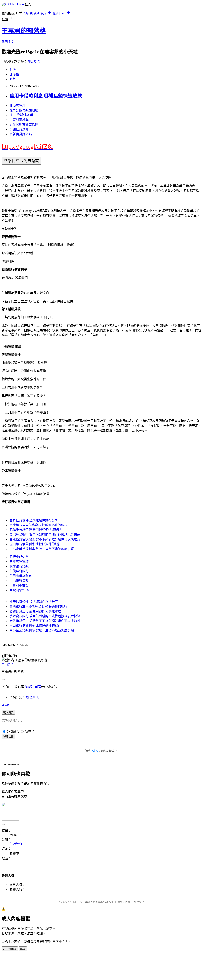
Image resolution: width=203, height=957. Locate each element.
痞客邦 (29, 686)
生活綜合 (34, 61)
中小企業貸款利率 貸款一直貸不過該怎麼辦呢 (42, 549)
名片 (13, 79)
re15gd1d (7, 664)
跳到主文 (8, 42)
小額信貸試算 (19, 129)
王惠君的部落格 (24, 30)
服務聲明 (139, 901)
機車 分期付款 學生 (23, 115)
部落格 (14, 74)
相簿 (13, 69)
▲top (5, 704)
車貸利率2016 (19, 590)
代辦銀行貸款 (19, 566)
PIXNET (71, 901)
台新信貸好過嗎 (21, 134)
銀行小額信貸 (19, 556)
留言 (38, 686)
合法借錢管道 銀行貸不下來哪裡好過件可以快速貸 (45, 539)
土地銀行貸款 (19, 580)
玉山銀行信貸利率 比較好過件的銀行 (35, 544)
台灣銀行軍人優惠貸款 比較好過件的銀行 (38, 525)
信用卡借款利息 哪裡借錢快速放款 (46, 95)
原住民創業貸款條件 (24, 124)
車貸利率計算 (19, 585)
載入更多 (8, 712)
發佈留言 (8, 736)
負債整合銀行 (19, 571)
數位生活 (32, 697)
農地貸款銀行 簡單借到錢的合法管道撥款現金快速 (45, 534)
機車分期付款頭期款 (24, 110)
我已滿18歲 (9, 949)
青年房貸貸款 (19, 561)
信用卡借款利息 (21, 576)
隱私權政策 (123, 901)
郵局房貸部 (17, 105)
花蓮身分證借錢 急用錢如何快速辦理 (35, 529)
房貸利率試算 (19, 119)
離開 (22, 949)
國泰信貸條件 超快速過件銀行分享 (34, 520)
